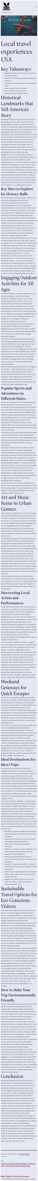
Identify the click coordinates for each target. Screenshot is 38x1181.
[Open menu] (36, 7)
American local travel (7, 1163)
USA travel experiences (23, 1166)
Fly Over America (24, 1154)
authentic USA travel (21, 1163)
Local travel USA (10, 1166)
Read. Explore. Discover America (15, 1176)
